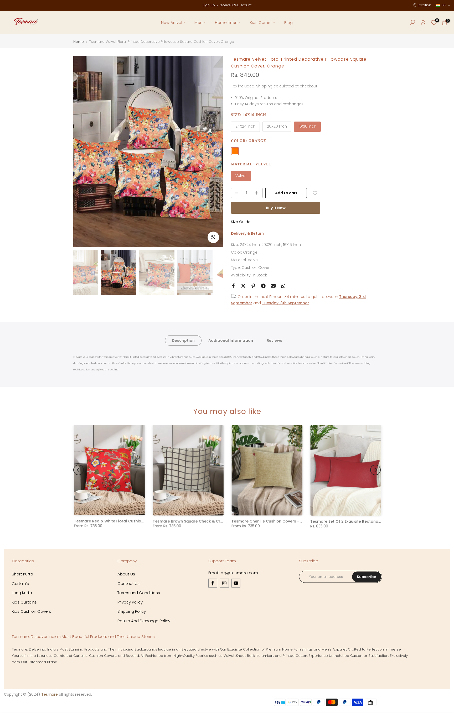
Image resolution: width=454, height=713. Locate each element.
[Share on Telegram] (263, 286)
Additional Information (230, 340)
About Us (126, 574)
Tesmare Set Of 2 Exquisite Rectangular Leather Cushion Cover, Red (374, 521)
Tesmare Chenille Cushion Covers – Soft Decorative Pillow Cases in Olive (300, 521)
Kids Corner (261, 22)
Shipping (264, 86)
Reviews (274, 340)
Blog (288, 22)
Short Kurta (22, 574)
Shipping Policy (131, 611)
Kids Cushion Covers (31, 611)
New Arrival (171, 22)
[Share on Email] (273, 286)
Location (424, 5)
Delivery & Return (247, 233)
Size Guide (240, 221)
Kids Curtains (24, 602)
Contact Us (128, 583)
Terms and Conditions (138, 592)
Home (78, 41)
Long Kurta (22, 592)
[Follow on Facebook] (212, 583)
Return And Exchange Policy (143, 620)
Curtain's (20, 583)
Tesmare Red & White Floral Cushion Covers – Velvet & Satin (131, 521)
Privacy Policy (130, 602)
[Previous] (82, 151)
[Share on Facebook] (233, 286)
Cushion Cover (256, 267)
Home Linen (226, 22)
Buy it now (276, 208)
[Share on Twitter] (243, 286)
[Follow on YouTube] (235, 583)
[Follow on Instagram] (224, 583)
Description (183, 340)
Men (198, 22)
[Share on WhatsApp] (283, 286)
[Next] (214, 151)
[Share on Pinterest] (253, 286)
